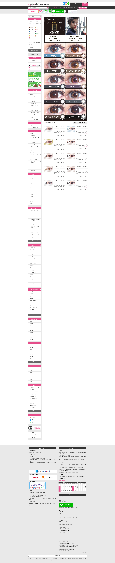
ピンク (37, 29)
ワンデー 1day (32, 42)
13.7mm (31, 356)
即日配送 (76, 7)
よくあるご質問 (33, 434)
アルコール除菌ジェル (34, 127)
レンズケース (32, 117)
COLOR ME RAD (33, 263)
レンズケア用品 (33, 114)
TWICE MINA (32, 309)
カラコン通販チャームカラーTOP (34, 558)
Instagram (33, 417)
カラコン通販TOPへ (82, 552)
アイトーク (32, 249)
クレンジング (32, 144)
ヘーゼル (37, 27)
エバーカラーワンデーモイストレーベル (35, 224)
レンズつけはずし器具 (34, 119)
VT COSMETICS (33, 261)
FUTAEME (31, 274)
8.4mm (31, 381)
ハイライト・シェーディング (35, 154)
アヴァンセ (32, 254)
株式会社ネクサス (33, 407)
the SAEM (31, 265)
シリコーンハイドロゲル (38, 24)
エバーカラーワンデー (34, 213)
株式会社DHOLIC (33, 396)
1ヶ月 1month (32, 44)
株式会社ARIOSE (33, 400)
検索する (35, 57)
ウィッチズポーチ (33, 258)
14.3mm (31, 330)
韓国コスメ (32, 133)
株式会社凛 (32, 403)
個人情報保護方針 (63, 558)
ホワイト (37, 37)
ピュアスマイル (33, 272)
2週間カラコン (32, 94)
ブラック (31, 29)
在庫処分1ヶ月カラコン (34, 110)
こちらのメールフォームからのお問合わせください (68, 517)
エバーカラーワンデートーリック (35, 235)
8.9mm (31, 370)
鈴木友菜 (31, 291)
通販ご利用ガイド (33, 432)
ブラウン (31, 27)
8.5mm (31, 379)
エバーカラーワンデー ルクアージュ (35, 227)
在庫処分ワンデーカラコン (35, 105)
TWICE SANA (32, 311)
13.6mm (31, 358)
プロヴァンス (32, 276)
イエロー (31, 35)
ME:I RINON (32, 298)
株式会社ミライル (33, 389)
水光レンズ (65, 7)
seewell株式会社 (33, 405)
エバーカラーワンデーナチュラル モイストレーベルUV (35, 220)
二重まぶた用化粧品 (33, 159)
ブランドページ (57, 135)
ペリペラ (31, 279)
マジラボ (31, 281)
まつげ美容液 (32, 170)
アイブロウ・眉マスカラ (34, 137)
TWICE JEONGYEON (33, 307)
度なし (37, 21)
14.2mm (31, 332)
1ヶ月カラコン (32, 96)
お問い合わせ (32, 437)
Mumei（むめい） (33, 300)
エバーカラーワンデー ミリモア (35, 211)
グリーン (37, 33)
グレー (31, 33)
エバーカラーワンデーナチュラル (35, 217)
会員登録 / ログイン (82, 7)
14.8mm (31, 323)
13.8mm (31, 339)
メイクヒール (32, 283)
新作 (69, 7)
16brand (31, 267)
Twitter (33, 419)
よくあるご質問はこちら (63, 532)
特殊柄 (31, 203)
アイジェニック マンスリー (35, 232)
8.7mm (31, 374)
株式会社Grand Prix (33, 398)
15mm (31, 321)
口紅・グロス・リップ (34, 142)
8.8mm (31, 372)
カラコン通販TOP (46, 15)
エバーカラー (60, 7)
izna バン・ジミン (33, 302)
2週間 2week (38, 42)
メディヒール (32, 285)
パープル (37, 31)
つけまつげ (32, 152)
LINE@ (32, 422)
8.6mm (31, 377)
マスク (31, 125)
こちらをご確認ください (63, 536)
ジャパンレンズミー (33, 394)
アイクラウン (32, 247)
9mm (31, 368)
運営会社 (84, 558)
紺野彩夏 (31, 293)
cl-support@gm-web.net (66, 528)
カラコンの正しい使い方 (46, 558)
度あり (31, 21)
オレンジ (37, 35)
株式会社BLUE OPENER (34, 391)
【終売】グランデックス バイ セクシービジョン (58, 15)
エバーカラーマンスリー (34, 229)
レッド (31, 37)
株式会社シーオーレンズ (34, 387)
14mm (31, 337)
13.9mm (31, 351)
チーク (31, 150)
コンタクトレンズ (33, 103)
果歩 (30, 305)
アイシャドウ (32, 135)
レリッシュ (32, 237)
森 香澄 (31, 296)
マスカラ (31, 168)
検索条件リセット (35, 60)
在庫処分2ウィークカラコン (35, 108)
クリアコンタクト (32, 24)
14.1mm (31, 334)
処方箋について (55, 558)
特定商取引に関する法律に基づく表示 (74, 558)
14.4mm (31, 328)
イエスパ (31, 256)
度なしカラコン (33, 101)
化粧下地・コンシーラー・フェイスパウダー (35, 147)
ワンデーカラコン (33, 92)
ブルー (31, 31)
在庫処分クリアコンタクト (35, 112)
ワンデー (72, 7)
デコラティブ (32, 270)
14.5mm (31, 325)
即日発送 (31, 47)
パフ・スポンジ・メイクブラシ (35, 165)
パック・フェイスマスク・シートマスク (35, 162)
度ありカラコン (33, 99)
